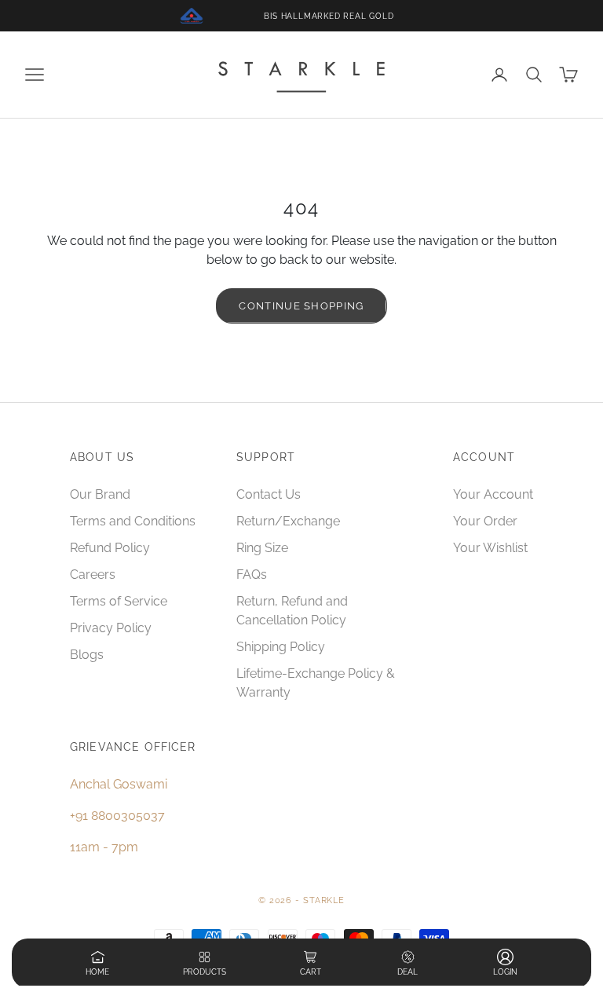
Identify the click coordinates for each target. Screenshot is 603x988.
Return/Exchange (288, 521)
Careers (92, 574)
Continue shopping (301, 306)
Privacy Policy (111, 627)
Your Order (485, 521)
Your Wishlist (490, 547)
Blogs (87, 654)
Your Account (493, 494)
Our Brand (100, 494)
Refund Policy (110, 547)
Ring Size (262, 547)
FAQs (251, 574)
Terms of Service (118, 601)
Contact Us (268, 494)
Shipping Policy (280, 646)
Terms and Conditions (133, 521)
